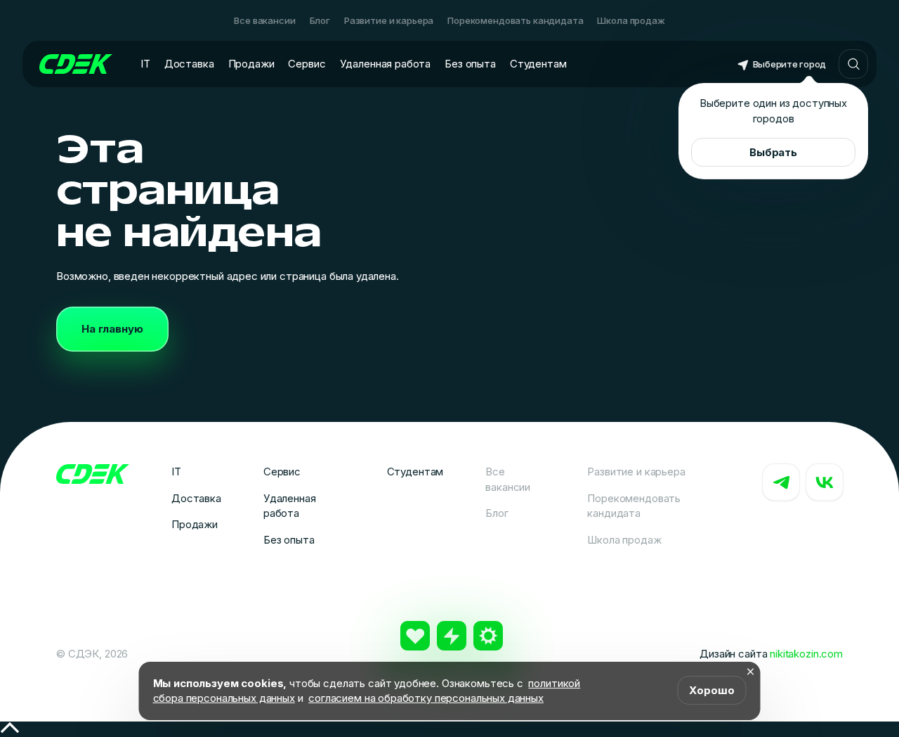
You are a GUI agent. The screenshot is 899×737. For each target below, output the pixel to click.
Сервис (306, 63)
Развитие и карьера (388, 20)
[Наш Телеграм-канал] (781, 482)
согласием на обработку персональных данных (426, 698)
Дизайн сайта (771, 653)
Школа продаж (630, 20)
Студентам (538, 63)
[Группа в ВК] (824, 482)
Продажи (251, 63)
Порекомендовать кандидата (515, 20)
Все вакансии (264, 20)
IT (145, 63)
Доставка (189, 63)
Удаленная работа (385, 63)
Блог (320, 20)
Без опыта (470, 63)
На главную (112, 328)
